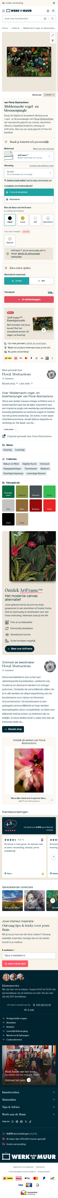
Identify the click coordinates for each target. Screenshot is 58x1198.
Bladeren (45, 468)
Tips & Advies (11, 1107)
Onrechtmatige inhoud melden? (22, 1171)
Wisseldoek (15, 199)
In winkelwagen (31, 299)
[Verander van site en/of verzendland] (54, 3)
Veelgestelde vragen (16, 1018)
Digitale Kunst (29, 463)
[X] (25, 1121)
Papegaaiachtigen (12, 468)
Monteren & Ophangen (17, 1035)
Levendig (19, 449)
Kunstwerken (10, 1092)
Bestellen (11, 1022)
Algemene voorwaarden (23, 1167)
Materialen (9, 1099)
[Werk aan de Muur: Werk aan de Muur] (54, 1114)
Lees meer (25, 383)
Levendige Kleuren (36, 473)
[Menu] (3, 11)
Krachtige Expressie (13, 473)
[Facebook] (21, 1121)
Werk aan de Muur (14, 1114)
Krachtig (8, 449)
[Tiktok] (30, 1121)
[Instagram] (12, 1121)
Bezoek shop (8, 383)
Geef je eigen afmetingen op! (29, 180)
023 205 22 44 (43, 1004)
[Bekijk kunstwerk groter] (52, 35)
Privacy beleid (44, 1171)
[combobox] (22, 18)
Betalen (10, 1027)
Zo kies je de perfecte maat (42, 165)
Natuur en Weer (11, 463)
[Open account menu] (48, 11)
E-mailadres (8, 950)
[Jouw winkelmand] (53, 11)
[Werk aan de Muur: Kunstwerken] (54, 1092)
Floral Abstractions (18, 102)
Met (43, 280)
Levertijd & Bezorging (17, 1031)
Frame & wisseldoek (18, 192)
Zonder (18, 280)
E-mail (31, 1009)
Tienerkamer (31, 468)
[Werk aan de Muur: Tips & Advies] (54, 1107)
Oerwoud (44, 463)
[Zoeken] (52, 18)
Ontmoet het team (15, 1080)
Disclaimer (40, 1167)
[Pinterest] (17, 1121)
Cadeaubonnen (14, 1039)
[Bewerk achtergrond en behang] (52, 40)
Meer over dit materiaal (43, 148)
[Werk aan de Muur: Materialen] (54, 1099)
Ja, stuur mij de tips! (15, 963)
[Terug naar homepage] (19, 10)
